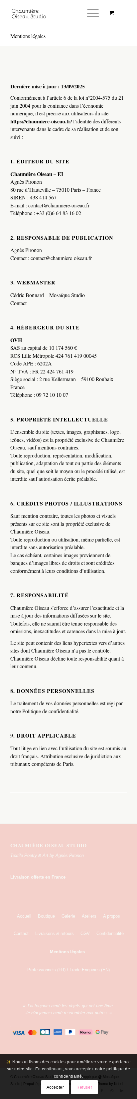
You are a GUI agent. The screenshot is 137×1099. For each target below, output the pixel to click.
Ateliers (89, 916)
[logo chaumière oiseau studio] (56, 13)
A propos (111, 916)
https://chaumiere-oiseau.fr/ (41, 121)
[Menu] (89, 13)
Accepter (55, 1087)
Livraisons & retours (54, 933)
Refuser (84, 1087)
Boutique (46, 916)
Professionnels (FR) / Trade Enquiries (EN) (68, 969)
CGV (85, 933)
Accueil (24, 916)
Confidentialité (110, 933)
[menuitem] (91, 13)
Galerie (68, 916)
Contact (18, 302)
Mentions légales (28, 35)
